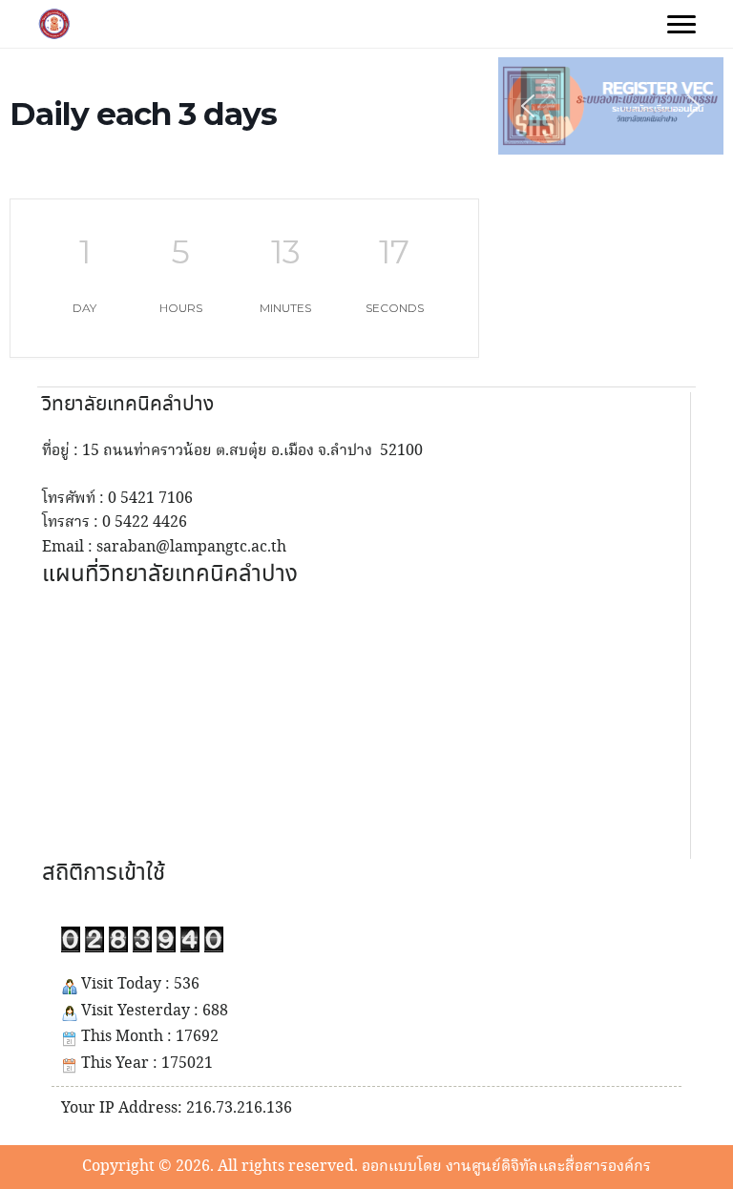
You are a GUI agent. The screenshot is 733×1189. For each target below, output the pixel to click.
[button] (610, 106)
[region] (610, 106)
